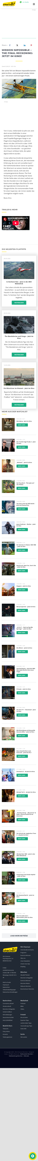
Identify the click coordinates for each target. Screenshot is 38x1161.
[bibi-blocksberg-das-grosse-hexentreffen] (8, 728)
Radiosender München (26, 1054)
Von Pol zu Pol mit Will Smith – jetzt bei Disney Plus (26, 504)
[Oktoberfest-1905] (8, 852)
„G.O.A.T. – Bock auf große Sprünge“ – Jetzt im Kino (25, 628)
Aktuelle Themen (25, 975)
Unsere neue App (25, 964)
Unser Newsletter (25, 961)
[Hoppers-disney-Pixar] (8, 584)
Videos (22, 1009)
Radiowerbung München (16, 1056)
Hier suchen (23, 1037)
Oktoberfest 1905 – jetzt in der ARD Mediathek (26, 854)
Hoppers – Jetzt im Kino (24, 586)
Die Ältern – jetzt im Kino (24, 648)
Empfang (22, 966)
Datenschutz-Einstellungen (10, 992)
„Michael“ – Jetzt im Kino (24, 462)
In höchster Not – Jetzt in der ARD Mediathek (19, 283)
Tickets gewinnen (7, 1037)
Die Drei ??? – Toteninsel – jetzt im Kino (26, 710)
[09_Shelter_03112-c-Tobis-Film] (8, 522)
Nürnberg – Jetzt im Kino (24, 421)
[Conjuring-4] (8, 872)
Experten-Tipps (24, 1020)
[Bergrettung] (19, 262)
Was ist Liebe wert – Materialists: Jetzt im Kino (25, 916)
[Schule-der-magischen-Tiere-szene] (8, 831)
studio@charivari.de (8, 970)
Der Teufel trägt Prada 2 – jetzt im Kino (26, 442)
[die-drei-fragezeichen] (8, 707)
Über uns (22, 958)
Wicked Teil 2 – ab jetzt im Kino (26, 792)
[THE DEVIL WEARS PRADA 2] (8, 439)
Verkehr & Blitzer (7, 1012)
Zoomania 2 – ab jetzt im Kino (26, 771)
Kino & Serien (24, 1017)
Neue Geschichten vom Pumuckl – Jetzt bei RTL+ (24, 751)
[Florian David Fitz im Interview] (8, 810)
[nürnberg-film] (8, 419)
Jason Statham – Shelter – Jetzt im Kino (26, 525)
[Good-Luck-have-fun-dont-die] (8, 563)
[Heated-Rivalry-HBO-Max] (8, 666)
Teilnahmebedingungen (9, 989)
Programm (23, 952)
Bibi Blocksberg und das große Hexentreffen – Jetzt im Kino (26, 731)
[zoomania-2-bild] (8, 769)
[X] (17, 45)
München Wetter (25, 983)
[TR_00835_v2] (8, 893)
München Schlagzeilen (26, 978)
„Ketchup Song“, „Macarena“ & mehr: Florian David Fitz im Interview (26, 814)
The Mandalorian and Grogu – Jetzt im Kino (19, 337)
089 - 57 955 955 (11, 972)
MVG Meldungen (7, 1014)
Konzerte (5, 1034)
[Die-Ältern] (8, 646)
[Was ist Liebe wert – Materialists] (8, 913)
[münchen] (19, 369)
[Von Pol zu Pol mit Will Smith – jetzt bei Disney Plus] (8, 501)
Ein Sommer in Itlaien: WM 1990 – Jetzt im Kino (26, 545)
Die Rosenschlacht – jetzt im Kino (25, 896)
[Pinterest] (31, 45)
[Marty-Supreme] (8, 604)
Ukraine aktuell (7, 1006)
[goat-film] (8, 625)
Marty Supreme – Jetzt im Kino (26, 606)
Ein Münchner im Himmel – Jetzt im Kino (19, 388)
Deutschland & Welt (8, 1017)
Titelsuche (5, 1028)
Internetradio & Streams (27, 950)
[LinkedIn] (24, 45)
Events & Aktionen (25, 955)
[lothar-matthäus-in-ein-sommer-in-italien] (8, 542)
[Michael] (8, 460)
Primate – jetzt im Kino (24, 689)
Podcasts (22, 1003)
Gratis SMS (23, 1028)
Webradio (26, 1056)
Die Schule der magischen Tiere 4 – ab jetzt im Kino (26, 834)
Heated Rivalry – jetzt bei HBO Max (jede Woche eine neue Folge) (26, 670)
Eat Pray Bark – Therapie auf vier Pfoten (25, 483)
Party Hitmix (6, 1031)
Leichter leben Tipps (25, 1023)
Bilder (22, 1006)
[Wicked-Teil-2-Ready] (8, 790)
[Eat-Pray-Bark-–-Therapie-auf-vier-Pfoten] (8, 481)
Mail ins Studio (7, 982)
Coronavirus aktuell (8, 1003)
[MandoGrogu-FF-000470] (19, 317)
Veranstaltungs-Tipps (26, 1026)
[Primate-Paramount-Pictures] (8, 687)
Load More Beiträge (19, 936)
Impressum (6, 985)
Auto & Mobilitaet (7, 1020)
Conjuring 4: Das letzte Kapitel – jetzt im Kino (26, 875)
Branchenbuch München (27, 989)
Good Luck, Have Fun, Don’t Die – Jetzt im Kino (26, 566)
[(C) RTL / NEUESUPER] (8, 749)
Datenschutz (6, 987)
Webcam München (25, 986)
